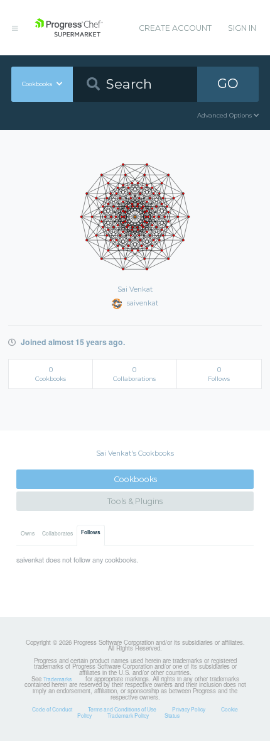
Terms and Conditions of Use (122, 709)
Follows (90, 532)
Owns (28, 533)
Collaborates (57, 533)
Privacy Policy (188, 709)
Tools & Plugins (135, 501)
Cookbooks (135, 479)
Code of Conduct (52, 709)
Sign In (242, 28)
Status (172, 715)
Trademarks (57, 679)
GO (228, 83)
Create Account (175, 28)
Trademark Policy (128, 715)
